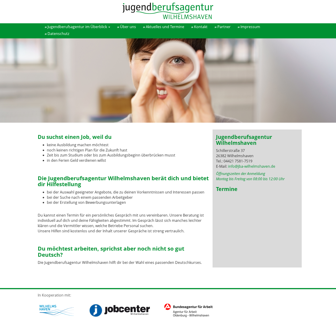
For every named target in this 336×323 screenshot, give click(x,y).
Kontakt (201, 26)
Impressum (250, 26)
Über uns (128, 26)
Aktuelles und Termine (165, 26)
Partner (224, 26)
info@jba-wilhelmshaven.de (251, 166)
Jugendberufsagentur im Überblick (78, 26)
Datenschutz (58, 33)
